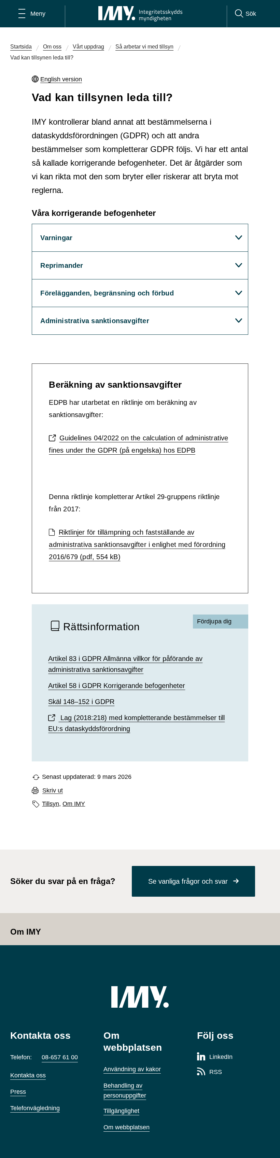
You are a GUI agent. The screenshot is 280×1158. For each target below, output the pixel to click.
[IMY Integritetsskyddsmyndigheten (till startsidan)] (140, 13)
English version (61, 79)
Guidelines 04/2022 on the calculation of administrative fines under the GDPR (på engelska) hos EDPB (138, 444)
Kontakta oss (28, 1075)
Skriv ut (52, 790)
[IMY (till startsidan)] (140, 997)
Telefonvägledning (35, 1108)
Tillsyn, (51, 803)
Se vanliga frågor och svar (188, 881)
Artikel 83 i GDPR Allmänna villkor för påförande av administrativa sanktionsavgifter (125, 664)
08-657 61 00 (60, 1057)
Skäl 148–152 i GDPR (81, 701)
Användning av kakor (132, 1069)
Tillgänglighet (121, 1110)
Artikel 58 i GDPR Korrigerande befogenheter (116, 685)
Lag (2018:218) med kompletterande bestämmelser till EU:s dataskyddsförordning (136, 723)
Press (18, 1091)
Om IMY (73, 803)
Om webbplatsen (126, 1127)
